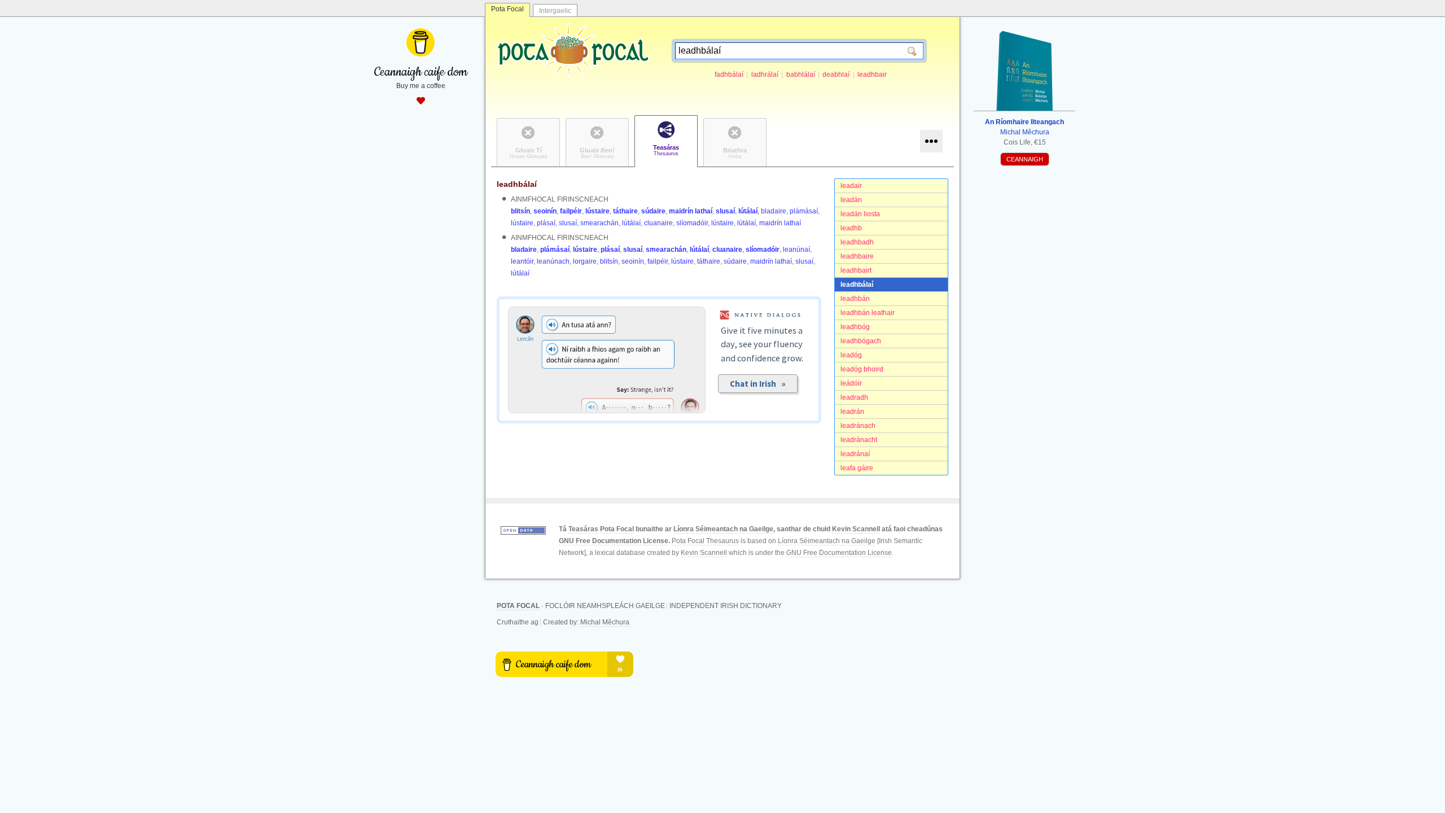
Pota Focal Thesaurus (705, 541)
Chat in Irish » (758, 383)
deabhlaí (836, 74)
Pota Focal (507, 9)
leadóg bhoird (861, 369)
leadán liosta (860, 214)
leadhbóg (855, 327)
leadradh (854, 397)
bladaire (773, 211)
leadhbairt (856, 270)
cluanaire (658, 223)
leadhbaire (857, 256)
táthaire (625, 211)
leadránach (857, 426)
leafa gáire (856, 468)
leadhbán (855, 299)
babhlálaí (800, 74)
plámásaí (804, 211)
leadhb (851, 228)
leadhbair (872, 74)
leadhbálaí (856, 285)
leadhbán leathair (867, 313)
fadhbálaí (729, 74)
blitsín (520, 211)
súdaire (653, 211)
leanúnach (553, 261)
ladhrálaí (764, 74)
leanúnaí (796, 249)
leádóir (851, 383)
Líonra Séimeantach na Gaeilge (723, 529)
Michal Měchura (604, 622)
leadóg (851, 355)
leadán (851, 200)
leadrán (852, 412)
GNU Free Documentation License (613, 541)
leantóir (522, 261)
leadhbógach (860, 341)
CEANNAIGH (1024, 159)
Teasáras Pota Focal (601, 529)
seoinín (545, 211)
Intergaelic (555, 11)
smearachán (599, 223)
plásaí (546, 223)
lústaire (597, 211)
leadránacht (858, 440)
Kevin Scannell (856, 529)
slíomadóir (692, 223)
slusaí (725, 211)
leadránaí (855, 454)
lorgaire (585, 261)
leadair (851, 186)
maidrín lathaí (690, 211)
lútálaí (747, 211)
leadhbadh (857, 242)
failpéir (571, 211)
